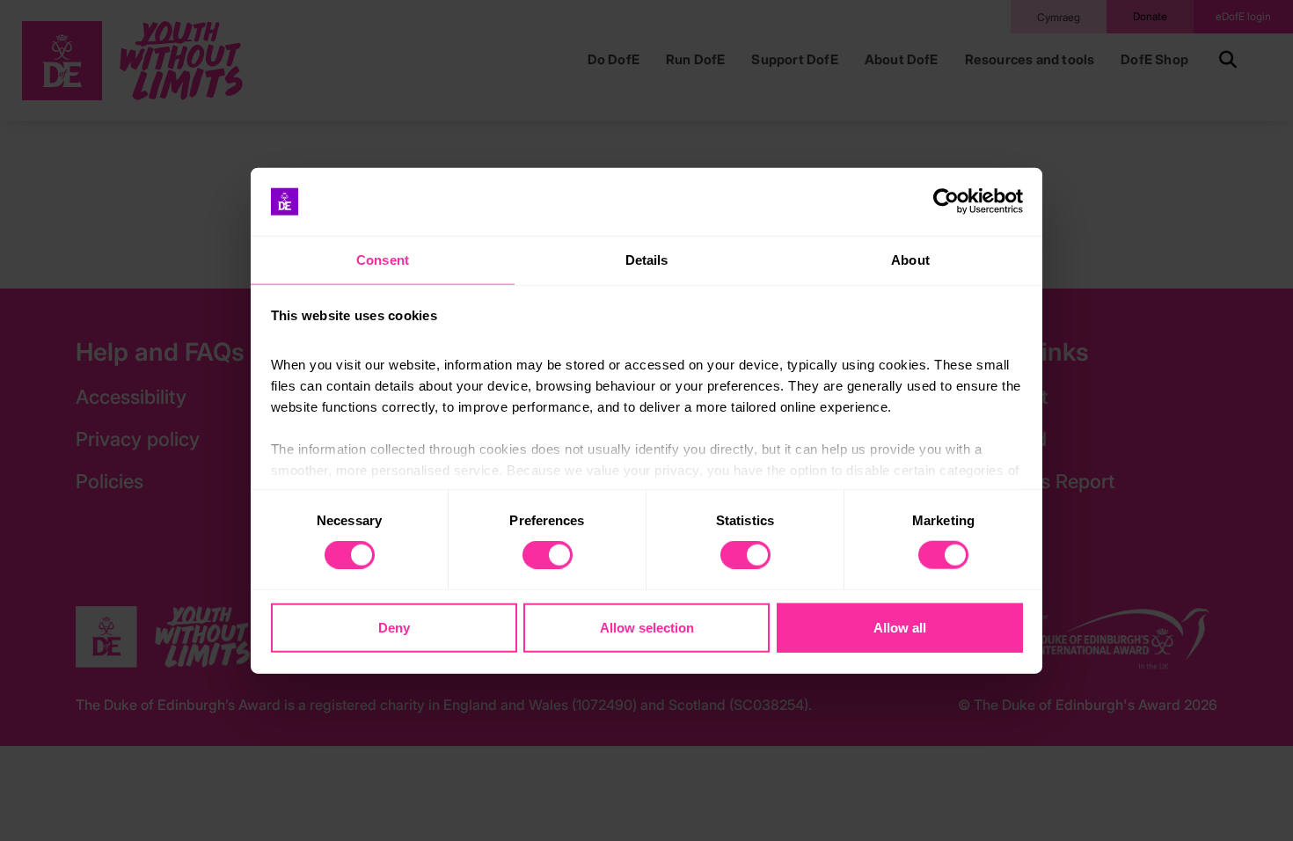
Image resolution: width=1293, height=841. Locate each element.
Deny (394, 626)
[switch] (547, 555)
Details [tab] (646, 259)
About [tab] (910, 259)
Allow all (899, 626)
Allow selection (647, 626)
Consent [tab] (382, 259)
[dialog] (646, 421)
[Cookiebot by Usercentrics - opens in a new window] (946, 201)
